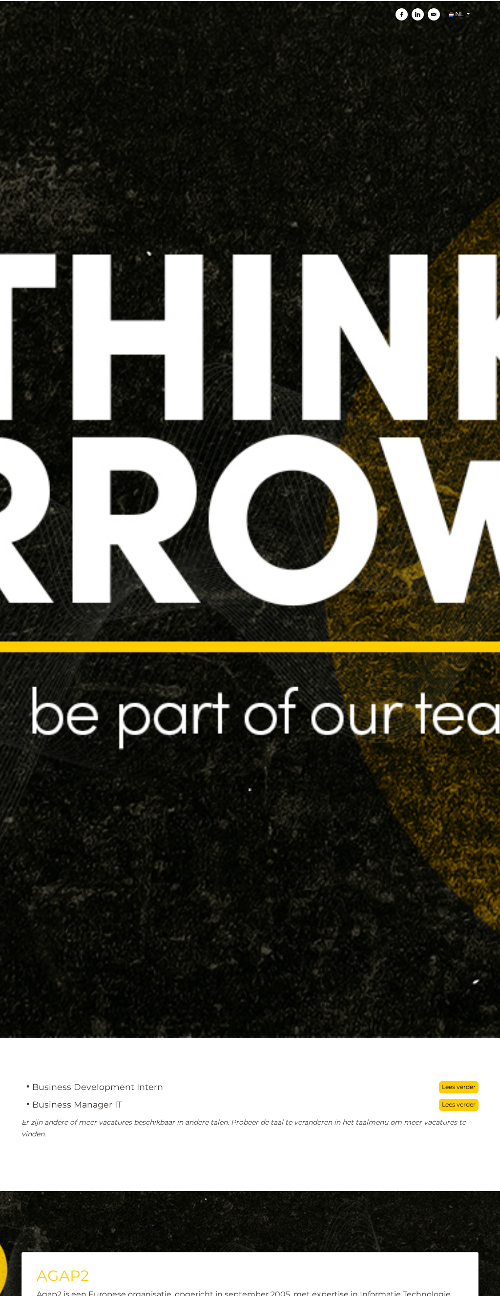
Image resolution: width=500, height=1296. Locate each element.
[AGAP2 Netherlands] (112, 519)
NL (459, 14)
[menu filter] (250, 0)
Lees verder (459, 1086)
